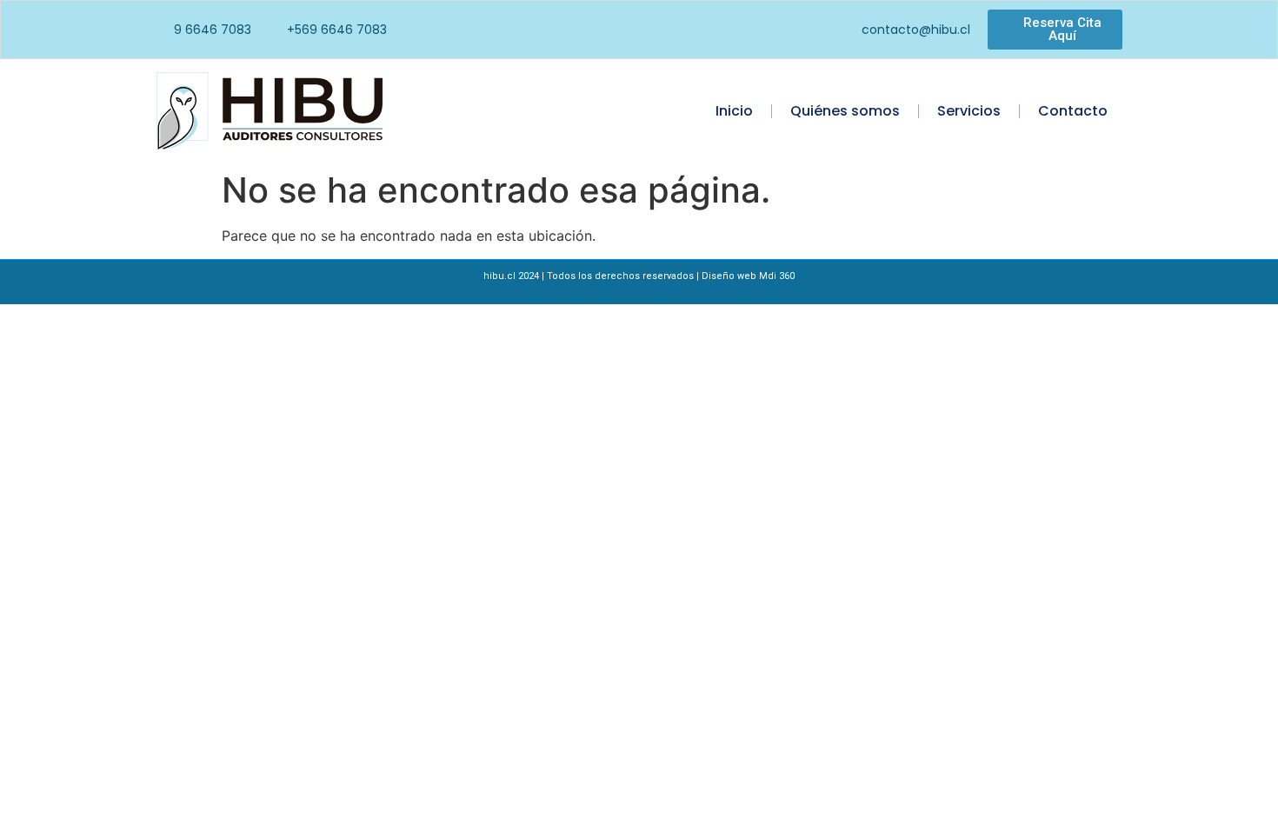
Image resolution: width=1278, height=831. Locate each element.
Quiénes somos (845, 111)
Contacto (1073, 111)
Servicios (969, 111)
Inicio (734, 111)
